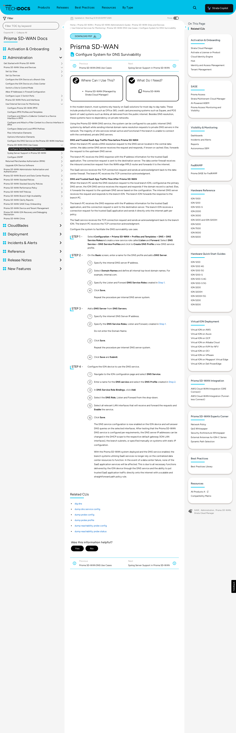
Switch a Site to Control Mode (19, 88)
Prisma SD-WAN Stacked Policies (19, 180)
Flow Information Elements (19, 133)
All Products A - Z (200, 491)
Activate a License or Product (205, 52)
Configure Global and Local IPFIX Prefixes (26, 129)
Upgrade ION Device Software (20, 165)
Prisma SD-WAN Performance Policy (20, 188)
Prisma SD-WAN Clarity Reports (18, 200)
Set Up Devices (13, 75)
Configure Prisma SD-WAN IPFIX (22, 108)
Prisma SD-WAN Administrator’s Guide (112, 25)
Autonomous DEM (200, 148)
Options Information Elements (21, 137)
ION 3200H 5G (198, 296)
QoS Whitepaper (199, 428)
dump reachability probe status (91, 531)
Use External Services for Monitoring (22, 104)
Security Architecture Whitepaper (208, 433)
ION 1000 (196, 198)
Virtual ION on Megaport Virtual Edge (209, 359)
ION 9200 (196, 237)
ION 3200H (196, 292)
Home (72, 25)
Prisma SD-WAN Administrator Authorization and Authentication (26, 170)
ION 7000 (196, 228)
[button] (233, 586)
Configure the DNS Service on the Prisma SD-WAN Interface (35, 141)
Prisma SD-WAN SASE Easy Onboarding (22, 204)
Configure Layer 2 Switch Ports (20, 96)
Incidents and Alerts (201, 139)
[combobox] (31, 25)
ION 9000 (196, 232)
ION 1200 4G (197, 266)
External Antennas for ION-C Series (209, 437)
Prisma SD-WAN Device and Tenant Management (26, 208)
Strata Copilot (220, 8)
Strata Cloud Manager (202, 48)
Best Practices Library (201, 466)
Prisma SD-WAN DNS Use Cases (22, 145)
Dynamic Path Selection (203, 441)
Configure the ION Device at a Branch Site (25, 79)
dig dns (78, 503)
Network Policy (198, 424)
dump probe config (84, 514)
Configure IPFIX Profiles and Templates (24, 112)
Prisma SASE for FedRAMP (204, 173)
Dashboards (197, 135)
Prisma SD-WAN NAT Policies (17, 192)
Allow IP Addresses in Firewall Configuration (25, 92)
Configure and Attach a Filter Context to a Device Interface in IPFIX (35, 123)
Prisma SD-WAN (85, 25)
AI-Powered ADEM (200, 103)
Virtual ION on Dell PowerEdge (206, 363)
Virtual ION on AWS (201, 329)
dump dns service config (87, 509)
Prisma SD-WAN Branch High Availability (22, 196)
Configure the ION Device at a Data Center (25, 84)
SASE (196, 510)
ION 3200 (196, 287)
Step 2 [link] (172, 381)
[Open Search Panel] (194, 8)
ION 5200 (196, 224)
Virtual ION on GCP (200, 338)
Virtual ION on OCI (200, 351)
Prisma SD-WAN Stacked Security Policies (23, 184)
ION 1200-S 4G (198, 279)
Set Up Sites (11, 71)
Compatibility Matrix (201, 496)
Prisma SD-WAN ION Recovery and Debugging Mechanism (25, 213)
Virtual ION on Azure (201, 334)
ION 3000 (196, 215)
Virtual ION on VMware (202, 355)
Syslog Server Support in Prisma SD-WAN (26, 153)
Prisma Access (198, 94)
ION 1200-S (197, 207)
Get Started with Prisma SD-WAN (19, 63)
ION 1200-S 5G (198, 283)
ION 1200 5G (197, 270)
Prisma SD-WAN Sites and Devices (20, 67)
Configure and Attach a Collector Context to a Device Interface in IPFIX (31, 117)
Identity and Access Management (208, 65)
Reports (195, 144)
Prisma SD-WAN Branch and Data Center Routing (26, 176)
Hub (193, 61)
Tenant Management (201, 69)
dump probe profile (84, 520)
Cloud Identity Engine (202, 56)
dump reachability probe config (91, 525)
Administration (207, 510)
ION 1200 (195, 203)
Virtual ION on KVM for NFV (204, 346)
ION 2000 (196, 211)
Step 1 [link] (161, 282)
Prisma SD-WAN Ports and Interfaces (23, 100)
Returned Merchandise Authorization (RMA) (25, 161)
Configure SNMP (15, 157)
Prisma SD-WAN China (14, 218)
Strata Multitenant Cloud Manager (208, 98)
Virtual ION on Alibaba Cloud (205, 342)
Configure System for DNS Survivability (27, 149)
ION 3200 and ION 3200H (204, 220)
